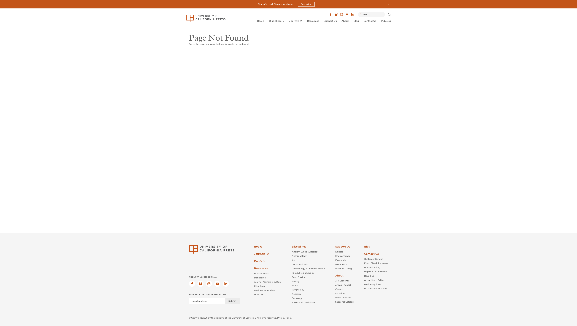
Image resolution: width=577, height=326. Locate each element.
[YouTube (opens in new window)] (346, 14)
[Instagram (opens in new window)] (341, 14)
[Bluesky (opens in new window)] (336, 14)
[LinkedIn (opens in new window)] (352, 14)
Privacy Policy (284, 317)
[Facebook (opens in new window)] (330, 14)
